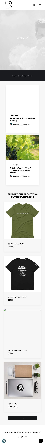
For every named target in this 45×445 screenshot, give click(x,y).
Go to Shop (22, 418)
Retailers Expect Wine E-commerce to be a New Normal (21, 170)
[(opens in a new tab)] (22, 97)
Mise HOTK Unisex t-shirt (17, 350)
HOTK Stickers (13, 404)
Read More (15, 128)
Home (14, 76)
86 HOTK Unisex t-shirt (16, 244)
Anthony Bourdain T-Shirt (17, 297)
